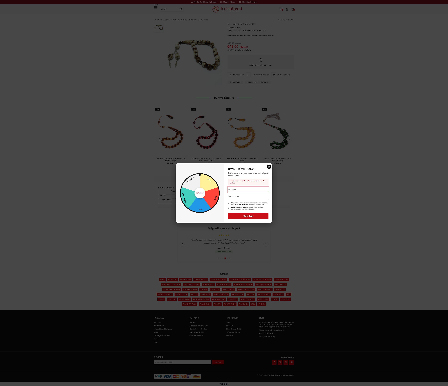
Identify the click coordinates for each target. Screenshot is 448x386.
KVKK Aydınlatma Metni (238, 207)
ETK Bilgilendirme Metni (241, 204)
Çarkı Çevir (248, 216)
